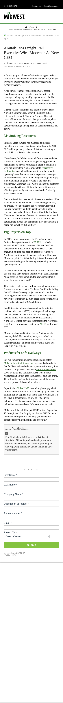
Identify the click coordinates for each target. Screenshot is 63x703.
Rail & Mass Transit (21, 63)
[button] (57, 14)
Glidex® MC (23, 388)
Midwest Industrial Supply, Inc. (19, 363)
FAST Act (38, 242)
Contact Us (36, 6)
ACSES (43, 324)
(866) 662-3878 (10, 6)
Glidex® (9, 63)
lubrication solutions (46, 369)
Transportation (35, 63)
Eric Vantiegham (16, 428)
